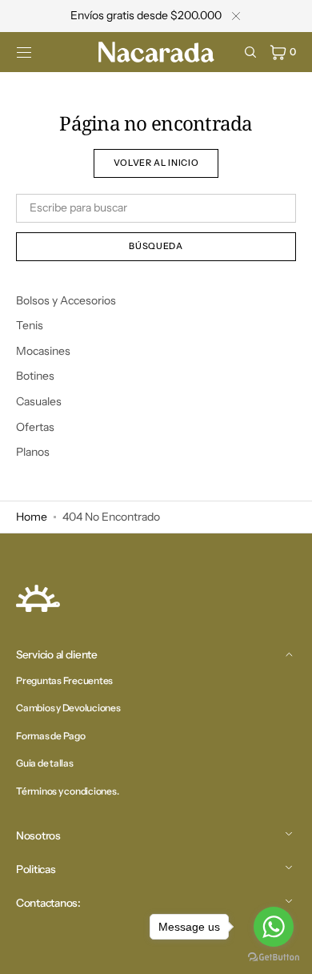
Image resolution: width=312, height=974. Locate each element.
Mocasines (43, 351)
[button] (24, 52)
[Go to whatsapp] (274, 927)
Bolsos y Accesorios (66, 300)
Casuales (39, 401)
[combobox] (156, 208)
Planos (33, 452)
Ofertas (35, 427)
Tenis (29, 325)
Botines (35, 375)
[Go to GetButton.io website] (273, 957)
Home (31, 516)
